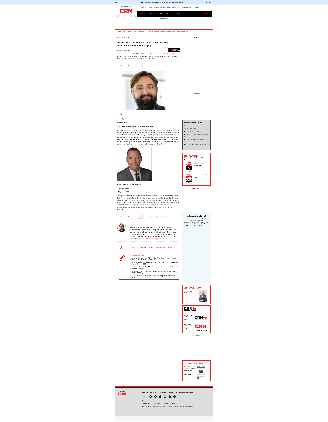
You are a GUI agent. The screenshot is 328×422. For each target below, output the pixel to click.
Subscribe (187, 374)
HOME (119, 31)
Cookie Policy (166, 403)
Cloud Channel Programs (164, 247)
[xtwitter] (160, 396)
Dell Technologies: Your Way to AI (193, 131)
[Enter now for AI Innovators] (189, 172)
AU (124, 16)
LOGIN (209, 14)
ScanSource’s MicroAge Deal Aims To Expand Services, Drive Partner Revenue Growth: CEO (154, 263)
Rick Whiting (122, 49)
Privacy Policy (157, 403)
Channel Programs (147, 247)
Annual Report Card (175, 13)
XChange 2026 (152, 13)
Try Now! (208, 2)
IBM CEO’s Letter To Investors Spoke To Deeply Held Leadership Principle (152, 276)
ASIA (117, 16)
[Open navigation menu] (138, 7)
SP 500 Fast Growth (163, 13)
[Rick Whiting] (121, 231)
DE (127, 16)
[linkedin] (155, 396)
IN (120, 16)
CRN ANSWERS (171, 8)
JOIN (200, 14)
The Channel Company (186, 392)
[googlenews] (170, 396)
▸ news (123, 31)
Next (165, 65)
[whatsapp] (174, 396)
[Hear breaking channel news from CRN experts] (201, 327)
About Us (153, 392)
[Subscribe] (201, 378)
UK (131, 16)
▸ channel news (131, 31)
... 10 (157, 65)
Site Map (174, 403)
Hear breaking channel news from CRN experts (188, 326)
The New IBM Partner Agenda (188, 291)
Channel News (122, 37)
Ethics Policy (172, 392)
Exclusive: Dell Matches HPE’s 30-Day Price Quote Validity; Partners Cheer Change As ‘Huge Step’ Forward (153, 258)
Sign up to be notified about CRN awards (196, 158)
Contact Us (162, 392)
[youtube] (165, 396)
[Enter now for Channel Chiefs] (189, 183)
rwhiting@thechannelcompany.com (152, 239)
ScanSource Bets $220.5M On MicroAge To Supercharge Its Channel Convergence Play (154, 267)
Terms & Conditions (147, 403)
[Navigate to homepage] (126, 13)
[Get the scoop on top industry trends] (201, 318)
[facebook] (150, 396)
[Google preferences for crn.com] (174, 50)
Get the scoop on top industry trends (188, 317)
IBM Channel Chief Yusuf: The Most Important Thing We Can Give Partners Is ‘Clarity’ (153, 272)
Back (122, 65)
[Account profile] (205, 14)
